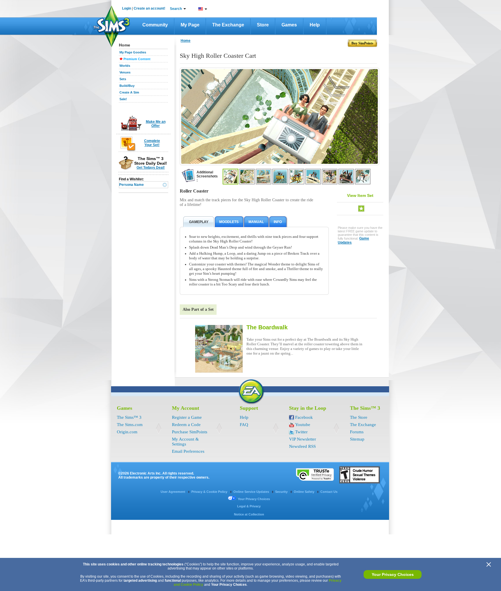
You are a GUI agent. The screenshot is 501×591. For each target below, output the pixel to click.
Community (155, 24)
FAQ (244, 424)
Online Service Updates (251, 491)
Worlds (124, 65)
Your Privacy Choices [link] (254, 499)
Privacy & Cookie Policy (209, 491)
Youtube (302, 424)
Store (263, 24)
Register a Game (187, 417)
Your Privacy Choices (393, 574)
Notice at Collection (249, 514)
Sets (122, 79)
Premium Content (137, 59)
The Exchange (228, 24)
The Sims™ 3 (129, 417)
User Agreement (173, 491)
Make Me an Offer (156, 124)
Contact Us (328, 491)
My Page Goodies (132, 52)
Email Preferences (188, 451)
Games (289, 24)
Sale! (123, 99)
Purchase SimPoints (189, 432)
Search (176, 9)
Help (315, 24)
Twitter (301, 432)
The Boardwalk (267, 327)
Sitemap (357, 439)
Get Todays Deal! (151, 168)
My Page (190, 24)
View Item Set (360, 195)
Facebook (304, 417)
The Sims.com (130, 424)
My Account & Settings (185, 441)
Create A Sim (129, 92)
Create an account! (149, 8)
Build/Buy (127, 85)
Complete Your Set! (152, 143)
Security (281, 491)
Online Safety (304, 491)
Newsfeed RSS (302, 446)
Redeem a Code (186, 424)
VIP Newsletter (302, 439)
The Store (358, 417)
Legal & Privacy (249, 506)
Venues (124, 72)
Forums (357, 432)
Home (185, 41)
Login (126, 8)
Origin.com (127, 432)
